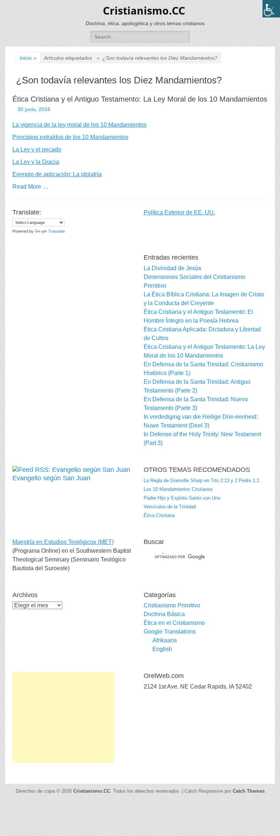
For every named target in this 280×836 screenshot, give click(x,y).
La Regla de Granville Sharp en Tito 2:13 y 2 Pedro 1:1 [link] (201, 480)
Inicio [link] (28, 58)
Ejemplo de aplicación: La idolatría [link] (57, 174)
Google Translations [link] (170, 631)
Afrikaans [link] (164, 640)
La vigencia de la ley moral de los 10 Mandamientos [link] (79, 125)
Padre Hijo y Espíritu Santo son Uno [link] (182, 498)
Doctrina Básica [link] (164, 614)
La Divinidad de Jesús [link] (172, 268)
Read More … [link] (30, 187)
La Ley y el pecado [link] (36, 149)
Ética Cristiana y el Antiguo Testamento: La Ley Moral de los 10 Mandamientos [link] (139, 99)
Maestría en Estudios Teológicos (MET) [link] (63, 542)
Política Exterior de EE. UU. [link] (179, 212)
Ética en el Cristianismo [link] (174, 623)
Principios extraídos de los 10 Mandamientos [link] (70, 137)
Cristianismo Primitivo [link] (172, 605)
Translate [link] (56, 231)
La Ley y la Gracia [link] (35, 162)
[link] (271, 8)
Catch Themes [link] (249, 791)
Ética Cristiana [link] (159, 515)
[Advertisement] (63, 717)
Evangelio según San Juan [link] (51, 478)
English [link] (162, 649)
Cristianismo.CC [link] (144, 10)
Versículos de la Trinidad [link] (170, 506)
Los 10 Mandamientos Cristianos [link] (178, 489)
